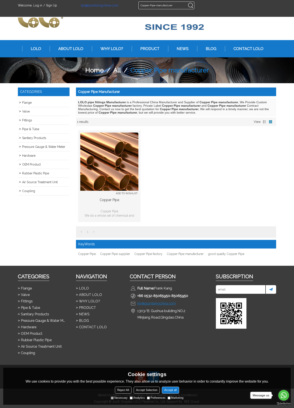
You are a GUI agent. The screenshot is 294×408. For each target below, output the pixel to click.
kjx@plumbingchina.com (99, 5)
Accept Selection (146, 390)
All (117, 70)
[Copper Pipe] (109, 162)
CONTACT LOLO (248, 48)
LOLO (36, 48)
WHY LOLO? (112, 48)
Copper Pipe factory (148, 254)
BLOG (211, 48)
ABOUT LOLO (70, 48)
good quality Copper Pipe (226, 254)
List (264, 122)
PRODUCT (149, 48)
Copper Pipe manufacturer (185, 254)
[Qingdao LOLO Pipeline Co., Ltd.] (40, 22)
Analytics (139, 397)
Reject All (123, 390)
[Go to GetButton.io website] (284, 403)
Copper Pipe (109, 200)
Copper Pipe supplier (115, 254)
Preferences (158, 397)
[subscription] (270, 289)
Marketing (177, 397)
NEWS (183, 48)
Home (94, 70)
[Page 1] (81, 231)
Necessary (121, 397)
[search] (190, 5)
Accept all (170, 390)
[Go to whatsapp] (283, 395)
